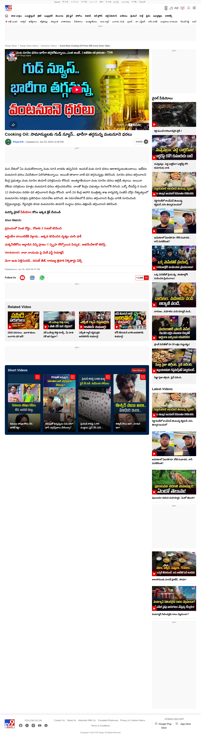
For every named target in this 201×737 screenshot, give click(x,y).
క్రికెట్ (39, 16)
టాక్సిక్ (23, 21)
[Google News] (46, 725)
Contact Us (59, 720)
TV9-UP (142, 2)
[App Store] (184, 726)
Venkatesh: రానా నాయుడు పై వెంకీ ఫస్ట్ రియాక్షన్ (34, 252)
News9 (57, 2)
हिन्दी (65, 2)
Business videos (49, 46)
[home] (6, 16)
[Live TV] (181, 8)
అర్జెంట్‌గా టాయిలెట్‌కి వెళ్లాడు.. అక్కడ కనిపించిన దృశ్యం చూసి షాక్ (43, 236)
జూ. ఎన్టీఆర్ (140, 21)
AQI (176, 8)
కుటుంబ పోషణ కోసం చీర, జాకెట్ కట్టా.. (21, 425)
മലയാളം (125, 2)
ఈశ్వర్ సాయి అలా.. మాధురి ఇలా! (128, 425)
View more (137, 370)
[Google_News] (32, 277)
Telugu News (11, 46)
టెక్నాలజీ (54, 21)
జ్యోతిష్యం (44, 21)
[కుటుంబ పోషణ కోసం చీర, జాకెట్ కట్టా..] (24, 403)
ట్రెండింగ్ (133, 16)
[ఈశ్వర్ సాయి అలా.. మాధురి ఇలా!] (129, 403)
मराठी (84, 2)
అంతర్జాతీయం (91, 21)
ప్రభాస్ (129, 21)
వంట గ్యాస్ (104, 21)
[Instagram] (33, 725)
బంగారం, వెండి (118, 21)
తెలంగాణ (59, 16)
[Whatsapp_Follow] (42, 277)
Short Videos (18, 370)
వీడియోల (25, 212)
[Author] (8, 142)
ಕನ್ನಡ (75, 2)
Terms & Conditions (100, 725)
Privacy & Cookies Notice (132, 720)
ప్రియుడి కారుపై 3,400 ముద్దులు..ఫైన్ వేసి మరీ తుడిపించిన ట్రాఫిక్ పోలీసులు (93, 426)
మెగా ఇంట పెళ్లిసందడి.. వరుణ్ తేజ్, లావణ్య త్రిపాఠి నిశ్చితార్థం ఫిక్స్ (43, 260)
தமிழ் (116, 2)
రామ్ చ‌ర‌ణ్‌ (152, 21)
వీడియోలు (78, 21)
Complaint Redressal (108, 720)
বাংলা (101, 2)
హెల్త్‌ (141, 16)
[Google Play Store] (164, 726)
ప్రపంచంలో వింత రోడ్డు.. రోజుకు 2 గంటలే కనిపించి (33, 228)
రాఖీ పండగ (12, 21)
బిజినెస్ (88, 16)
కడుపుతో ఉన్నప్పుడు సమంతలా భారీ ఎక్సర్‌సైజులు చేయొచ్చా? (59, 425)
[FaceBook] (20, 725)
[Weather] (170, 8)
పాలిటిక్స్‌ (168, 16)
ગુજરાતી (93, 2)
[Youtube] (22, 277)
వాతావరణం (66, 21)
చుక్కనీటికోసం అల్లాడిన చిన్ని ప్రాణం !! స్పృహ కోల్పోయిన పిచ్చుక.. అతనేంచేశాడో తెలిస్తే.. (56, 244)
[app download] (165, 8)
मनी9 (134, 2)
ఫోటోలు (79, 16)
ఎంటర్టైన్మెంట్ (30, 16)
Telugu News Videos (29, 46)
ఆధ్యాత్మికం (157, 16)
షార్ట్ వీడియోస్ (111, 16)
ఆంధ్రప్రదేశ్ (48, 16)
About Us (71, 720)
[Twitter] (27, 725)
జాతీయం (123, 16)
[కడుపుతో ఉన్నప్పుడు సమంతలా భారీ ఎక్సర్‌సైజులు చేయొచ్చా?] (59, 403)
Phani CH (18, 142)
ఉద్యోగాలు (33, 21)
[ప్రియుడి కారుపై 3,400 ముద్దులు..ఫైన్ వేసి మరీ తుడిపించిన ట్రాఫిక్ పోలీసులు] (94, 403)
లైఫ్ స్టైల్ (69, 16)
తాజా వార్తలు (16, 16)
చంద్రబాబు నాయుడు (168, 21)
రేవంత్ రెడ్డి (185, 21)
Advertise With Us (87, 720)
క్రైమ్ (148, 16)
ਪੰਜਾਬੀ (108, 2)
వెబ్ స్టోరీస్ (98, 16)
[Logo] (8, 8)
